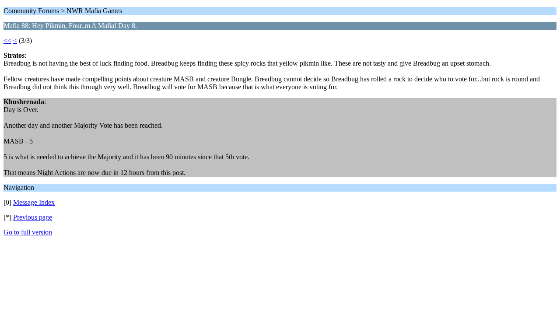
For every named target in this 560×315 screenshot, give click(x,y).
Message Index (34, 202)
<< (7, 40)
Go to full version (28, 232)
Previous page (32, 217)
